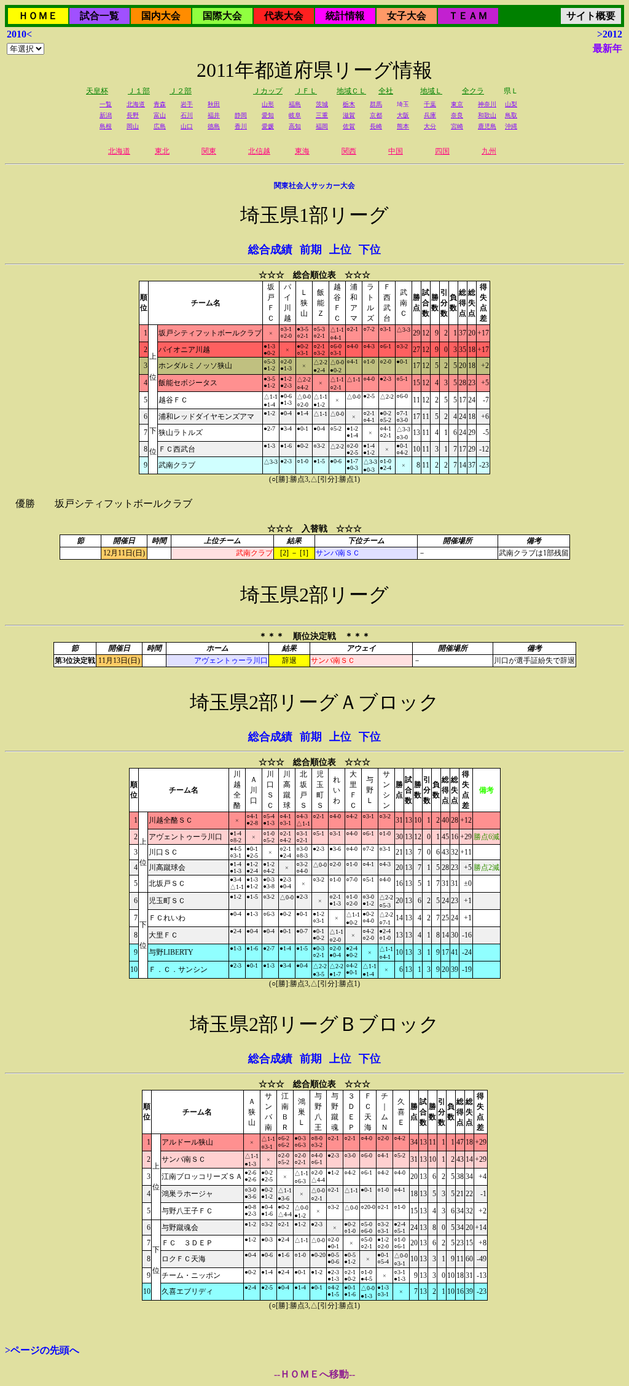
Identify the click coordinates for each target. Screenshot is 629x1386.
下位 (370, 249)
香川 (241, 126)
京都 (376, 115)
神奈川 (487, 104)
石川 (187, 115)
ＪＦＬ (306, 91)
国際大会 (222, 15)
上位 (340, 249)
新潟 (106, 115)
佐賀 (349, 126)
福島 (295, 104)
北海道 (136, 104)
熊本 (403, 126)
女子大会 (406, 15)
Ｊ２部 (181, 91)
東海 (302, 151)
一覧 (106, 104)
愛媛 (268, 126)
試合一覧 (99, 15)
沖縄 (511, 126)
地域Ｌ (431, 91)
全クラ (473, 91)
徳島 (214, 126)
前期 (311, 249)
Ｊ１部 (139, 91)
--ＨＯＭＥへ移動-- (314, 1374)
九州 (489, 151)
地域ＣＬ (351, 91)
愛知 (268, 115)
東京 (457, 104)
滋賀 (349, 115)
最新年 (607, 48)
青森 (160, 104)
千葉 (430, 104)
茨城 (322, 104)
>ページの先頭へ (42, 1350)
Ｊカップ (268, 91)
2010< (19, 34)
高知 (295, 126)
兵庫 (430, 115)
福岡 (322, 126)
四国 (442, 151)
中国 (395, 151)
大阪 (403, 115)
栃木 (349, 104)
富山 (160, 115)
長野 (133, 115)
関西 (349, 151)
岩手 (187, 104)
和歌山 (487, 115)
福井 (214, 115)
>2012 (609, 34)
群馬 (376, 104)
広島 (160, 126)
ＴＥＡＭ (468, 15)
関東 (208, 151)
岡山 (133, 126)
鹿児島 (487, 126)
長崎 (376, 126)
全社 (385, 91)
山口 (187, 126)
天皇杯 (97, 91)
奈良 (457, 115)
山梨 (511, 104)
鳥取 (511, 115)
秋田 (214, 104)
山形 (268, 104)
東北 (162, 151)
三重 (322, 115)
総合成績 (270, 249)
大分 (430, 126)
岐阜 (295, 115)
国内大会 (161, 15)
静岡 (241, 115)
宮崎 (457, 126)
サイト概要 (590, 15)
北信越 (259, 151)
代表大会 (283, 15)
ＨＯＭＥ (38, 15)
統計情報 (345, 15)
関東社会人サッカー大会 (314, 185)
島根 (106, 126)
